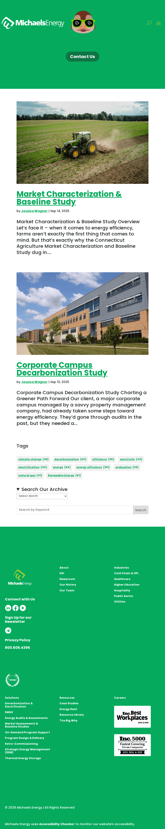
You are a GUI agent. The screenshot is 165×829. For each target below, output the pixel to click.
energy (61, 467)
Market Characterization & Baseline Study (69, 198)
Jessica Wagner (34, 211)
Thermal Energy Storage (23, 758)
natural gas (30, 475)
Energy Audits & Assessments (26, 718)
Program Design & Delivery (24, 738)
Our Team (67, 590)
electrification (32, 467)
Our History (68, 584)
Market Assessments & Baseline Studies (21, 725)
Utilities (119, 601)
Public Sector (123, 596)
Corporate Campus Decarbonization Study (62, 369)
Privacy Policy (17, 640)
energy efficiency (93, 467)
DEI (62, 573)
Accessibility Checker (57, 824)
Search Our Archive (44, 489)
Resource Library (72, 715)
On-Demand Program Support (27, 732)
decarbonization (70, 459)
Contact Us (82, 57)
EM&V (9, 712)
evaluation (127, 467)
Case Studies (69, 703)
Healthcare (122, 579)
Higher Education (126, 584)
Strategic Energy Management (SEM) (27, 750)
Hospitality (122, 590)
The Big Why (69, 720)
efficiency (103, 459)
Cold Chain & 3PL (126, 573)
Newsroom (67, 579)
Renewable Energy (64, 475)
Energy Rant (68, 709)
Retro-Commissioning (21, 744)
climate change (33, 459)
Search (140, 510)
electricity (131, 459)
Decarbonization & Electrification (19, 704)
